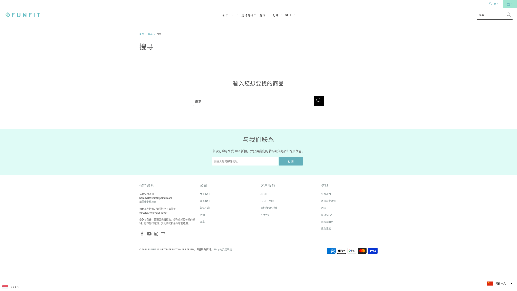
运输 (323, 208)
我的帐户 (265, 194)
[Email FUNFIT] (163, 234)
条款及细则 (327, 221)
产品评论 (265, 215)
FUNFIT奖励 (267, 201)
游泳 (263, 15)
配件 (275, 15)
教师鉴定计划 (328, 201)
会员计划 (326, 194)
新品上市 (229, 15)
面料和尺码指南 (269, 208)
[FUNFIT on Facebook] (142, 234)
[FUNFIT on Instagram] (156, 234)
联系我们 (205, 201)
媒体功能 (205, 208)
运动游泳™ (249, 15)
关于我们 (205, 194)
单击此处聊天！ (150, 201)
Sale (288, 15)
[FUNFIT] (22, 15)
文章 (202, 221)
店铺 (202, 215)
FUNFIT (152, 249)
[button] (499, 283)
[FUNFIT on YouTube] (149, 234)
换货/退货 (326, 215)
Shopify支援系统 (223, 249)
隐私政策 (326, 228)
